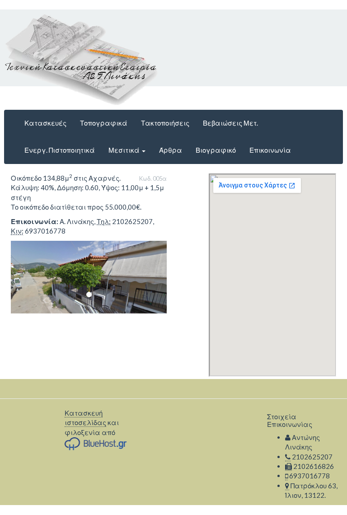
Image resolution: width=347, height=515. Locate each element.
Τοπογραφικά (103, 123)
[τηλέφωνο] (288, 457)
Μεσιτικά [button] (124, 150)
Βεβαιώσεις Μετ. (230, 123)
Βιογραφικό (216, 150)
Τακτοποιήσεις (165, 123)
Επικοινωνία (270, 150)
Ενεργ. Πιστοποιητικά (59, 150)
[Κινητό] (286, 476)
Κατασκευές (45, 123)
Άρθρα (170, 150)
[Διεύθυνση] (287, 486)
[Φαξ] (288, 466)
